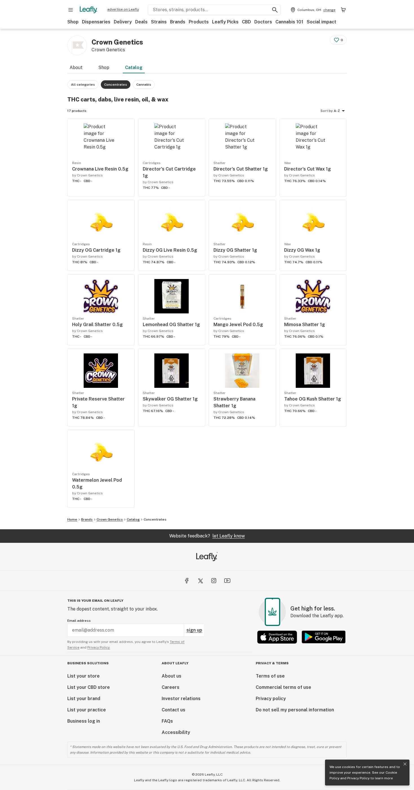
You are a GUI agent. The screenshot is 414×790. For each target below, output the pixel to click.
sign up (194, 630)
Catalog (134, 67)
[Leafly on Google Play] (324, 637)
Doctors (263, 22)
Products (199, 22)
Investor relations (181, 698)
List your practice (86, 709)
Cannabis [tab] (143, 85)
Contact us (173, 709)
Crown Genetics (110, 519)
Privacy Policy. (98, 647)
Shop (73, 22)
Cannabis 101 (289, 22)
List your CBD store (88, 687)
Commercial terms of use (283, 687)
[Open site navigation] (70, 9)
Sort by (326, 111)
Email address (79, 621)
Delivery (123, 22)
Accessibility (176, 732)
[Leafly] (88, 9)
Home (72, 519)
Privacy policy (271, 698)
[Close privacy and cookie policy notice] (405, 764)
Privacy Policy (358, 778)
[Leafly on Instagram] (214, 580)
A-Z (337, 111)
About (76, 67)
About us (171, 676)
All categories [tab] (83, 85)
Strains (159, 22)
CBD (246, 22)
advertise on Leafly (123, 9)
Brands (177, 22)
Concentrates (155, 519)
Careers (170, 687)
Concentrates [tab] (115, 85)
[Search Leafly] (275, 10)
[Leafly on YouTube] (227, 580)
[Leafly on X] (200, 580)
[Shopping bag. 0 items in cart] (343, 9)
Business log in (83, 721)
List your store (83, 676)
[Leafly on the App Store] (277, 637)
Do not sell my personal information (295, 709)
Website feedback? (207, 536)
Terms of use (270, 676)
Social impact (321, 22)
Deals (141, 22)
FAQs (167, 721)
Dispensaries (96, 22)
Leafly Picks (225, 22)
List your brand (83, 698)
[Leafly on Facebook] (186, 580)
